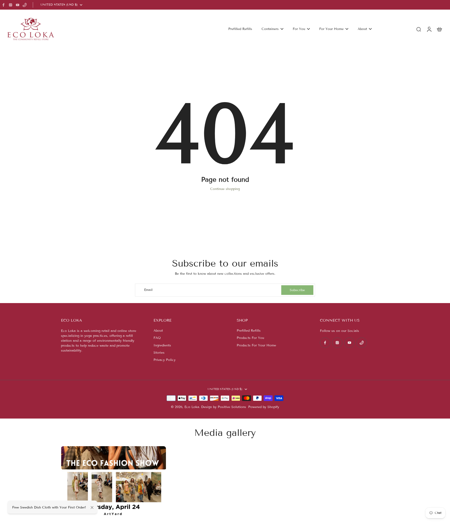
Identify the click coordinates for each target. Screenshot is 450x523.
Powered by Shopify (263, 407)
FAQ (157, 338)
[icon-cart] (439, 29)
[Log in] (429, 29)
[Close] (92, 507)
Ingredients (162, 345)
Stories (159, 353)
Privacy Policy (165, 360)
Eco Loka (191, 407)
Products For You (250, 338)
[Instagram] (10, 5)
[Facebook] (3, 5)
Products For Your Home (256, 345)
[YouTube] (17, 5)
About (158, 331)
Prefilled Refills (249, 331)
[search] (418, 29)
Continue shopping (225, 189)
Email (148, 290)
